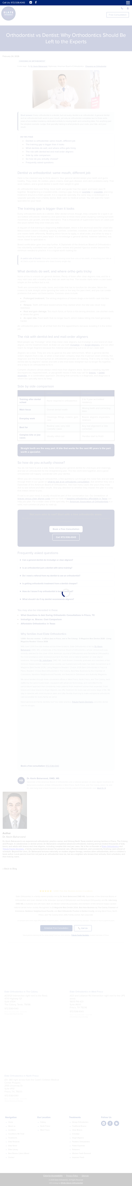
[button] (128, 3)
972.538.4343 (18, 2)
